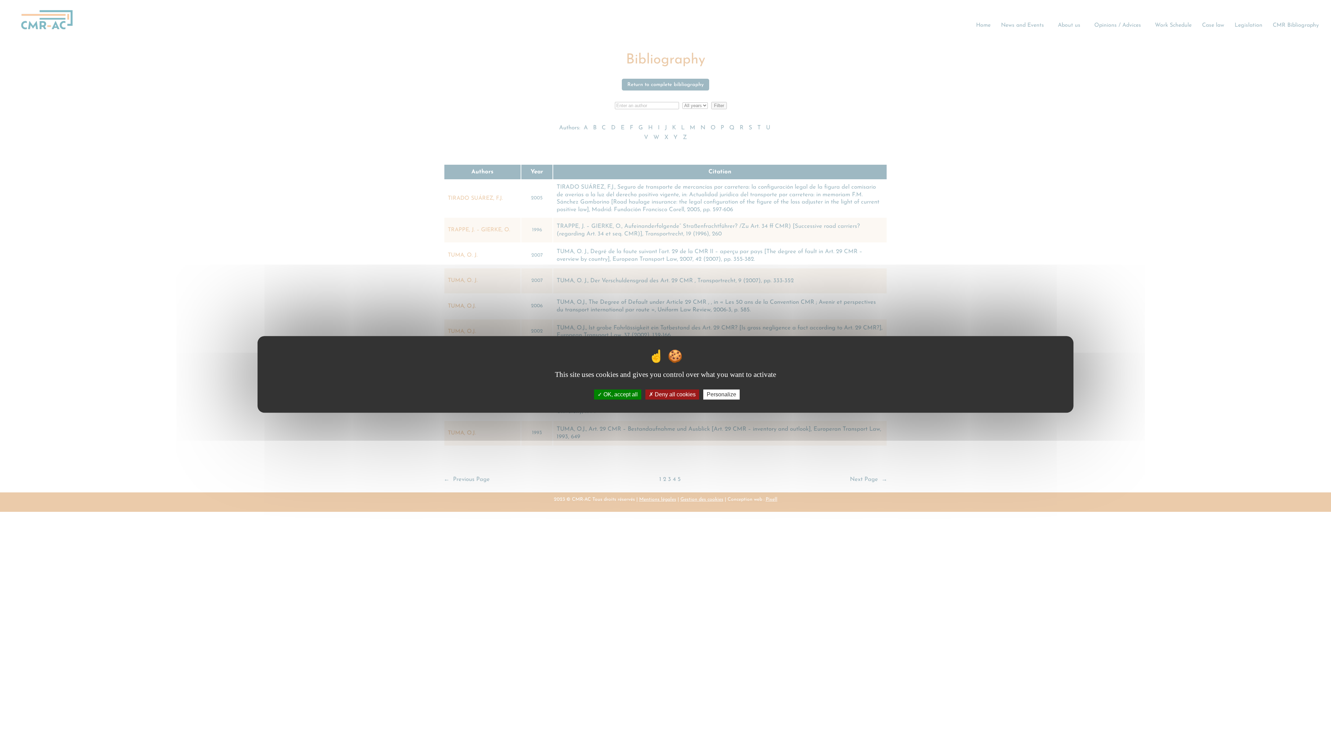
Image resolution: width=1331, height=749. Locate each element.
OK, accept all (620, 395)
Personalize (721, 395)
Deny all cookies (674, 395)
